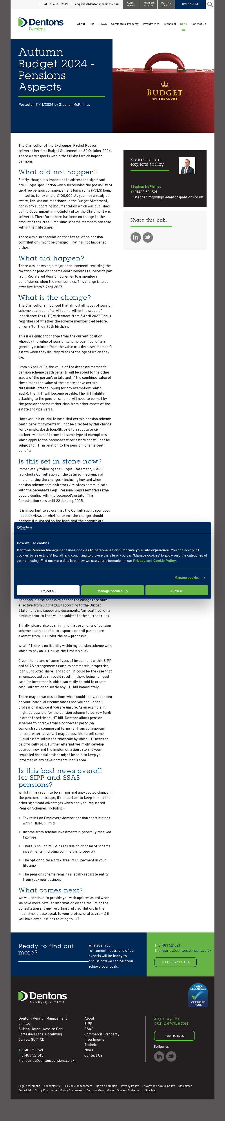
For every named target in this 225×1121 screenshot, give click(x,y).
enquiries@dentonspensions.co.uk (97, 4)
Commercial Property (125, 24)
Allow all (176, 591)
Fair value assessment (78, 1086)
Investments (151, 24)
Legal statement (29, 1086)
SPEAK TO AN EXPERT (175, 962)
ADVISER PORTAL (148, 4)
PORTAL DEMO (166, 4)
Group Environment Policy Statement (59, 1090)
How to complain (107, 1086)
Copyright (24, 1090)
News (183, 24)
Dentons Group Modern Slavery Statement (114, 1090)
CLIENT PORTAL (131, 4)
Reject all (48, 591)
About (81, 24)
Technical (170, 24)
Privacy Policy (130, 1086)
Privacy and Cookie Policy (154, 560)
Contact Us (198, 24)
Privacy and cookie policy (158, 1086)
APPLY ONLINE (190, 4)
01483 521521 (167, 945)
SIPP (92, 24)
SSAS (103, 24)
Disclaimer (185, 1086)
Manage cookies (187, 577)
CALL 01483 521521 (55, 4)
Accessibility (52, 1086)
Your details (174, 1036)
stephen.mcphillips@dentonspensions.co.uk (168, 197)
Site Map (150, 1090)
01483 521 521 (145, 192)
